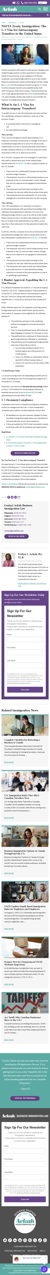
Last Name (11, 660)
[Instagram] (25, 1241)
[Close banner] (48, 15)
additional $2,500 (30, 392)
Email (9, 634)
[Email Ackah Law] (14, 2)
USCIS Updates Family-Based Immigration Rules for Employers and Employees (25, 908)
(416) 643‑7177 (18, 522)
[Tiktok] (40, 1241)
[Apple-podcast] (30, 1241)
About (43, 1251)
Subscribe (25, 689)
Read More (9, 762)
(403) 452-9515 (20, 513)
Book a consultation (9, 484)
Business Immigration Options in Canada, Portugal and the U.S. (24, 852)
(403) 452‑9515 (17, 516)
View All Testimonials (25, 1098)
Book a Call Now (16, 536)
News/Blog (13, 22)
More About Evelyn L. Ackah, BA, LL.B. (32, 585)
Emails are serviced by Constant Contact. (19, 683)
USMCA (30, 94)
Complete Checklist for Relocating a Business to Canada (22, 741)
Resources (32, 1251)
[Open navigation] (45, 9)
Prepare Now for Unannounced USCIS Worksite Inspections (23, 963)
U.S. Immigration (36, 37)
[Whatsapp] (45, 1241)
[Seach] (39, 10)
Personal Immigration (14, 1251)
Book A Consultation (25, 453)
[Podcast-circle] (35, 1241)
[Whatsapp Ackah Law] (18, 3)
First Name (11, 647)
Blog (22, 22)
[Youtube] (20, 1241)
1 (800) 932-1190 (24, 525)
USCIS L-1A (21, 163)
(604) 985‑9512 (20, 519)
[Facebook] (10, 1241)
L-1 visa (7, 85)
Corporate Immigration (25, 1246)
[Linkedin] (15, 1241)
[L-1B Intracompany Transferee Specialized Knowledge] (12, 232)
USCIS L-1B (36, 237)
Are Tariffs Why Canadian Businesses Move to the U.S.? (22, 1019)
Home (3, 22)
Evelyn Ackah (25, 37)
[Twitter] (5, 1241)
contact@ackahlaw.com (34, 487)
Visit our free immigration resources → (17, 15)
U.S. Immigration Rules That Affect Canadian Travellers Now (21, 797)
